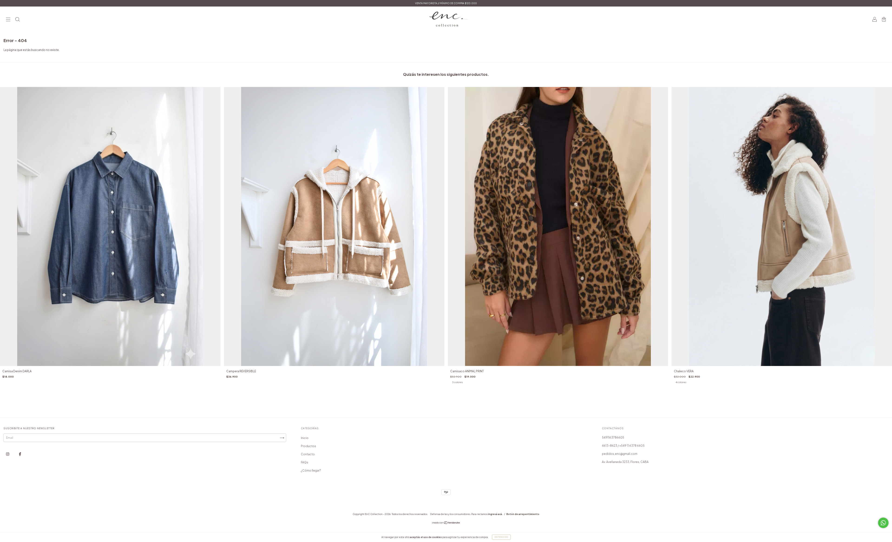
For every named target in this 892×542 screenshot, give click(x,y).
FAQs (304, 462)
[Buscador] (17, 20)
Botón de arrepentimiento (522, 514)
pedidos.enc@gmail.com (619, 454)
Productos (308, 446)
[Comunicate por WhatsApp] (883, 523)
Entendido (501, 537)
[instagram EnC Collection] (7, 454)
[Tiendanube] (446, 523)
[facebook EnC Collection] (20, 454)
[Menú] (8, 20)
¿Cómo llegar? (311, 470)
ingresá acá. (495, 514)
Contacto (308, 454)
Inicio (304, 438)
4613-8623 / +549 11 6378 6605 (623, 445)
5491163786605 (613, 437)
